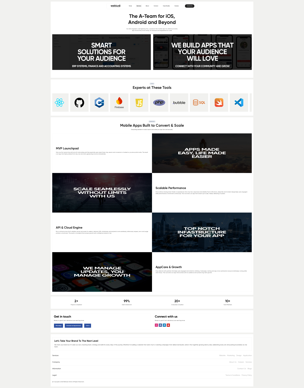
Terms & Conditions (232, 375)
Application (247, 355)
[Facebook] (160, 325)
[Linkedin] (164, 325)
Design (239, 355)
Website (222, 355)
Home (130, 5)
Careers (176, 5)
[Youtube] (168, 325)
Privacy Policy (247, 375)
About (147, 5)
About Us (232, 362)
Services (139, 5)
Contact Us (241, 369)
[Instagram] (156, 325)
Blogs (250, 369)
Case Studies (166, 5)
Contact (156, 5)
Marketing (231, 355)
